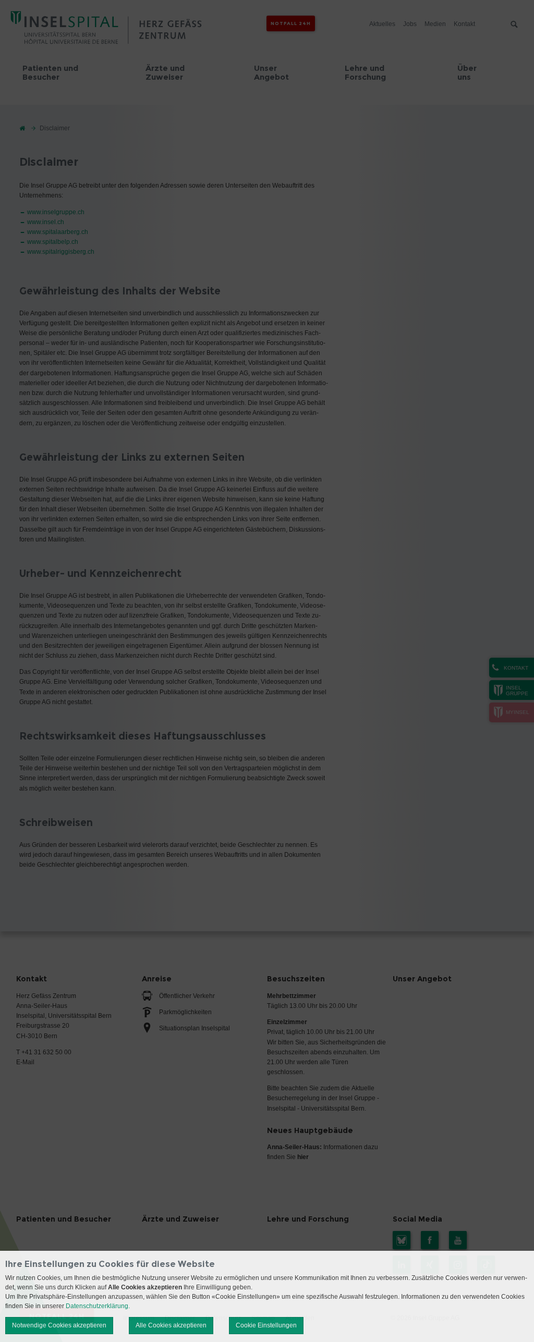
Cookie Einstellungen (266, 1325)
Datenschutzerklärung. (98, 1306)
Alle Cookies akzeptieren (171, 1325)
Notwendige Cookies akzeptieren (59, 1325)
